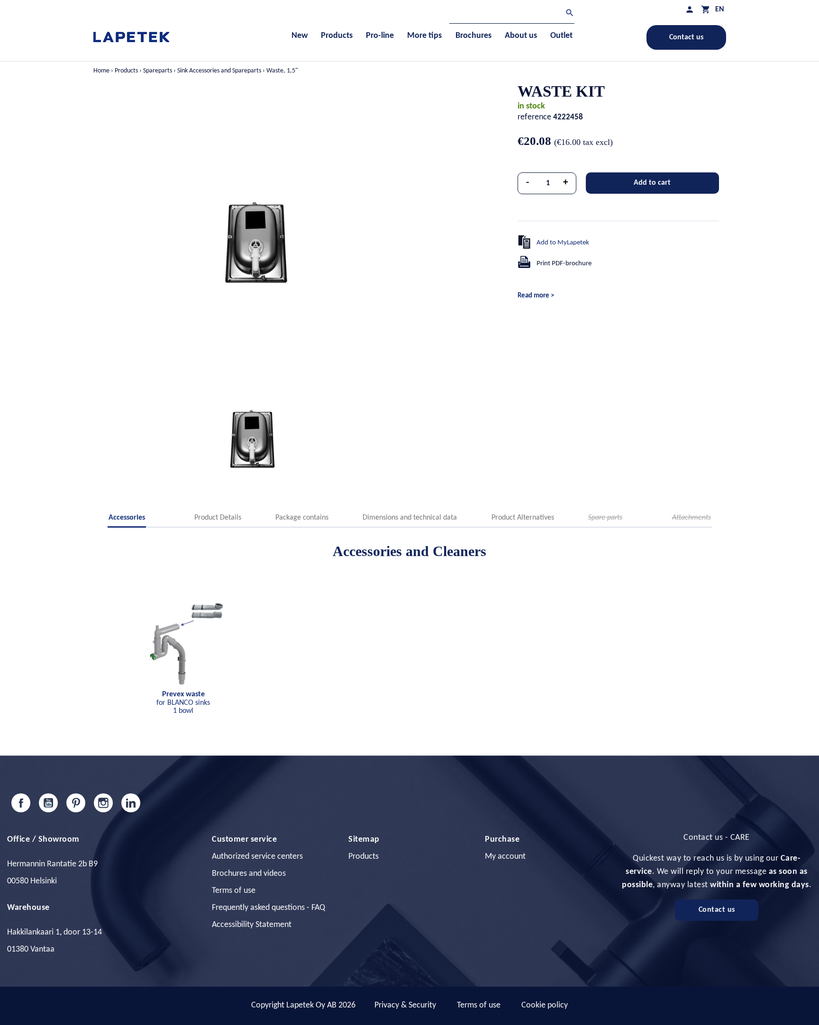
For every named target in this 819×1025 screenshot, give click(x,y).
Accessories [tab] (127, 517)
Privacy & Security (405, 1005)
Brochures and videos (249, 873)
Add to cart (652, 183)
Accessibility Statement (251, 924)
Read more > (536, 295)
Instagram (103, 802)
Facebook (20, 802)
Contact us (686, 37)
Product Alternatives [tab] (522, 517)
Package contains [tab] (301, 517)
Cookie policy (544, 1005)
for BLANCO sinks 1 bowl (183, 703)
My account (505, 856)
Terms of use (233, 890)
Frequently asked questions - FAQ (268, 907)
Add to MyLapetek (563, 242)
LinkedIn (130, 802)
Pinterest (75, 802)
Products (363, 856)
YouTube (48, 802)
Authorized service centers (257, 856)
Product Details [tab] (217, 517)
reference (534, 117)
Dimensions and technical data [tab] (410, 517)
